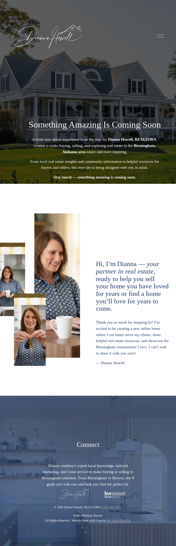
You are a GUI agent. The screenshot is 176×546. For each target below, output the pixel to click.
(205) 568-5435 (111, 507)
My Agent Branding (119, 520)
